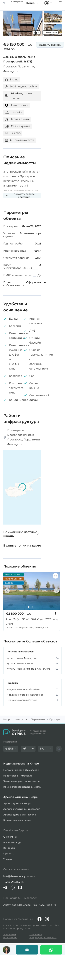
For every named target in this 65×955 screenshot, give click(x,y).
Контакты (9, 847)
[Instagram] (46, 919)
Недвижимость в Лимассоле (21, 769)
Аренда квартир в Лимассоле (21, 808)
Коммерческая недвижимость (22, 786)
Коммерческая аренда (17, 820)
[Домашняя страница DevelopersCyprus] (14, 732)
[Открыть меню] (60, 2)
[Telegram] (5, 888)
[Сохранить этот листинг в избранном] (55, 576)
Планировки (50, 32)
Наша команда (12, 842)
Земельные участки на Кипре (21, 781)
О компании (10, 836)
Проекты (8, 853)
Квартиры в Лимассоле (17, 775)
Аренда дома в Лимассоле (19, 814)
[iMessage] (20, 888)
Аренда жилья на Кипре (20, 797)
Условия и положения (10, 936)
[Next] (55, 590)
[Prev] (7, 590)
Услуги (7, 859)
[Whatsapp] (51, 950)
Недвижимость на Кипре (21, 763)
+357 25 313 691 (14, 882)
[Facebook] (39, 919)
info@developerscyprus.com (19, 876)
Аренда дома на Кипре (17, 803)
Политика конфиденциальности (43, 936)
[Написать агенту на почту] (27, 950)
